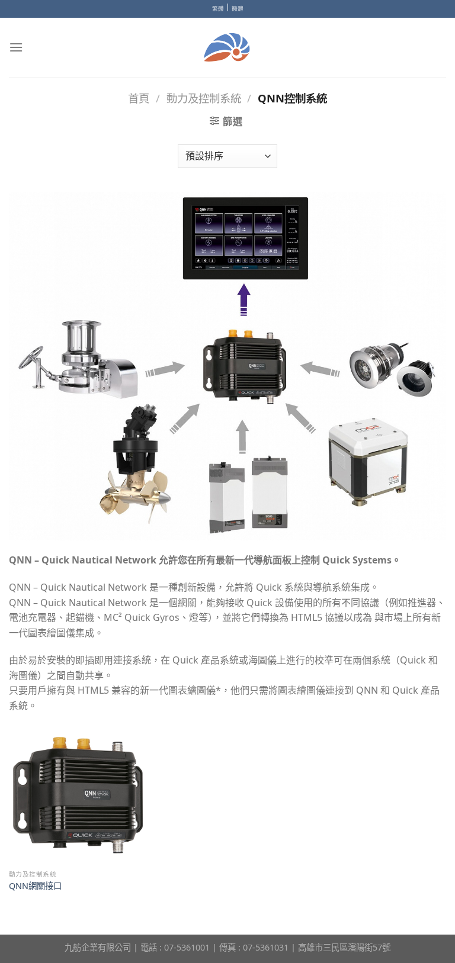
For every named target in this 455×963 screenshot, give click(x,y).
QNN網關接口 (35, 886)
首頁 (138, 98)
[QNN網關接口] (78, 795)
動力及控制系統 (203, 98)
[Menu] (16, 47)
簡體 (237, 8)
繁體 (218, 8)
